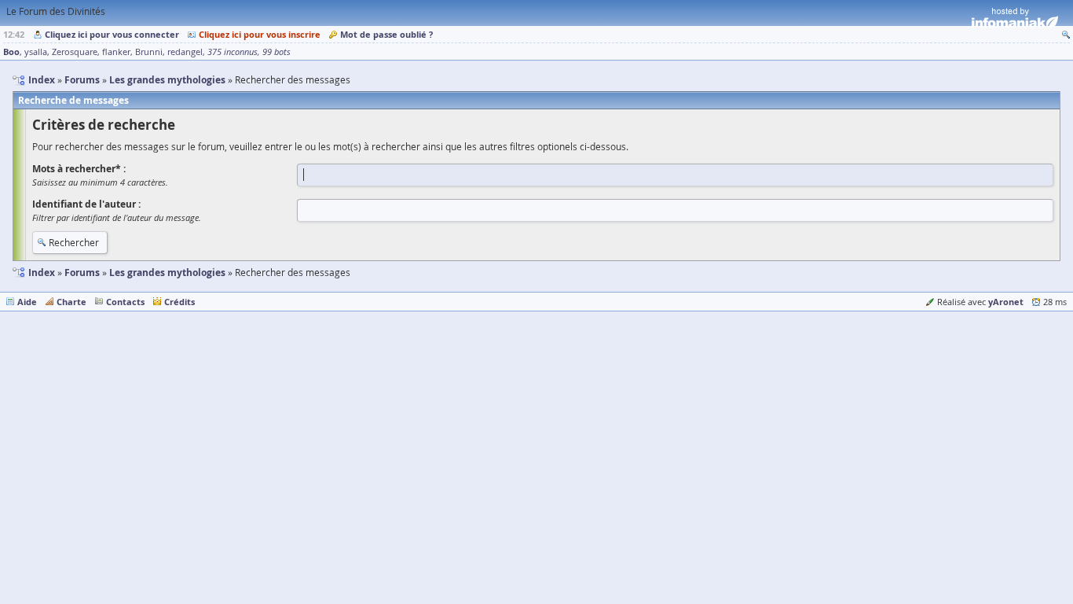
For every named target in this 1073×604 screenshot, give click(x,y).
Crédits (179, 302)
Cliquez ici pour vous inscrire (259, 34)
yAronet (1006, 302)
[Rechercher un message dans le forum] (1066, 34)
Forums (82, 272)
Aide (27, 302)
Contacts (125, 302)
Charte (71, 302)
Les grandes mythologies (167, 272)
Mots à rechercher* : (79, 168)
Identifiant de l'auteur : (86, 204)
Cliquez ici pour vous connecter (112, 34)
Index (41, 272)
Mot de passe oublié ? (386, 34)
